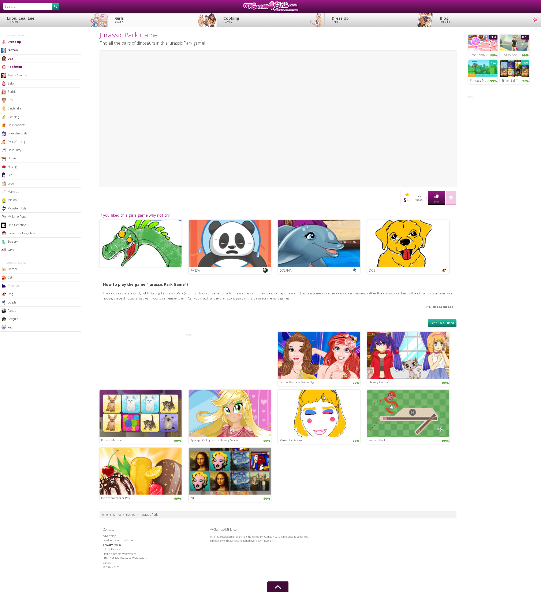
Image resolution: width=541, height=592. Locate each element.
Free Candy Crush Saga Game (483, 55)
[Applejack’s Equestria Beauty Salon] (230, 413)
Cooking (231, 20)
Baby (11, 83)
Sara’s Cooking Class (22, 233)
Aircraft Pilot (377, 440)
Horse (12, 158)
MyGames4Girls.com (270, 6)
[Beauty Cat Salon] (408, 355)
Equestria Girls (17, 133)
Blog (446, 20)
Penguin (13, 319)
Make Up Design (291, 440)
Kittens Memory (112, 440)
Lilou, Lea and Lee (441, 307)
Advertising (109, 536)
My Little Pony (17, 217)
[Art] (230, 471)
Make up (13, 192)
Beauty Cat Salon (380, 382)
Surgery (13, 241)
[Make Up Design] (319, 413)
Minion (12, 200)
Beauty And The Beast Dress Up (515, 55)
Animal (12, 269)
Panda (12, 311)
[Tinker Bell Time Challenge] (514, 68)
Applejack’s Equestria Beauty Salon (214, 440)
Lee (10, 175)
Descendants (17, 125)
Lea (10, 58)
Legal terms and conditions (118, 540)
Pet (10, 327)
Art (192, 498)
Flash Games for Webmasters (119, 554)
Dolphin (13, 302)
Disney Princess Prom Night (298, 382)
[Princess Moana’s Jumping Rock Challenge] (482, 68)
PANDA (195, 270)
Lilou (11, 183)
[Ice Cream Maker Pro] (141, 471)
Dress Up (340, 20)
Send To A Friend (442, 323)
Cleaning (13, 117)
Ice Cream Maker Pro (115, 498)
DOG (372, 270)
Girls (119, 20)
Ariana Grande (17, 75)
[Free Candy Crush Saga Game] (482, 42)
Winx (11, 250)
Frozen (13, 50)
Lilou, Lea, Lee (20, 20)
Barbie (12, 92)
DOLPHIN (286, 270)
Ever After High (17, 142)
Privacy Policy (112, 545)
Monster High (17, 208)
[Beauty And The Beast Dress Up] (514, 42)
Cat (10, 277)
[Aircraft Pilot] (408, 413)
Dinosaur (14, 286)
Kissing (12, 167)
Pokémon (15, 67)
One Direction (17, 225)
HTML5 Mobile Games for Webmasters (125, 558)
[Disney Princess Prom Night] (319, 355)
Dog (10, 294)
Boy (10, 100)
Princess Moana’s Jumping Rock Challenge (483, 80)
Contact (107, 563)
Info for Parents (111, 549)
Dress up (14, 42)
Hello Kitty (14, 150)
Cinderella (14, 108)
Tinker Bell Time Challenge (515, 80)
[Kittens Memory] (141, 413)
